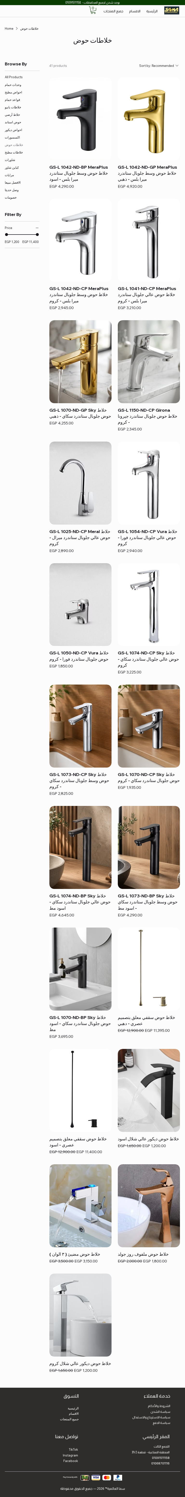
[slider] (6, 234)
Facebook (70, 1461)
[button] (93, 10)
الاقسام (74, 1413)
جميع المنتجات (69, 1419)
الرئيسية (73, 1408)
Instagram (70, 1455)
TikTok (73, 1449)
